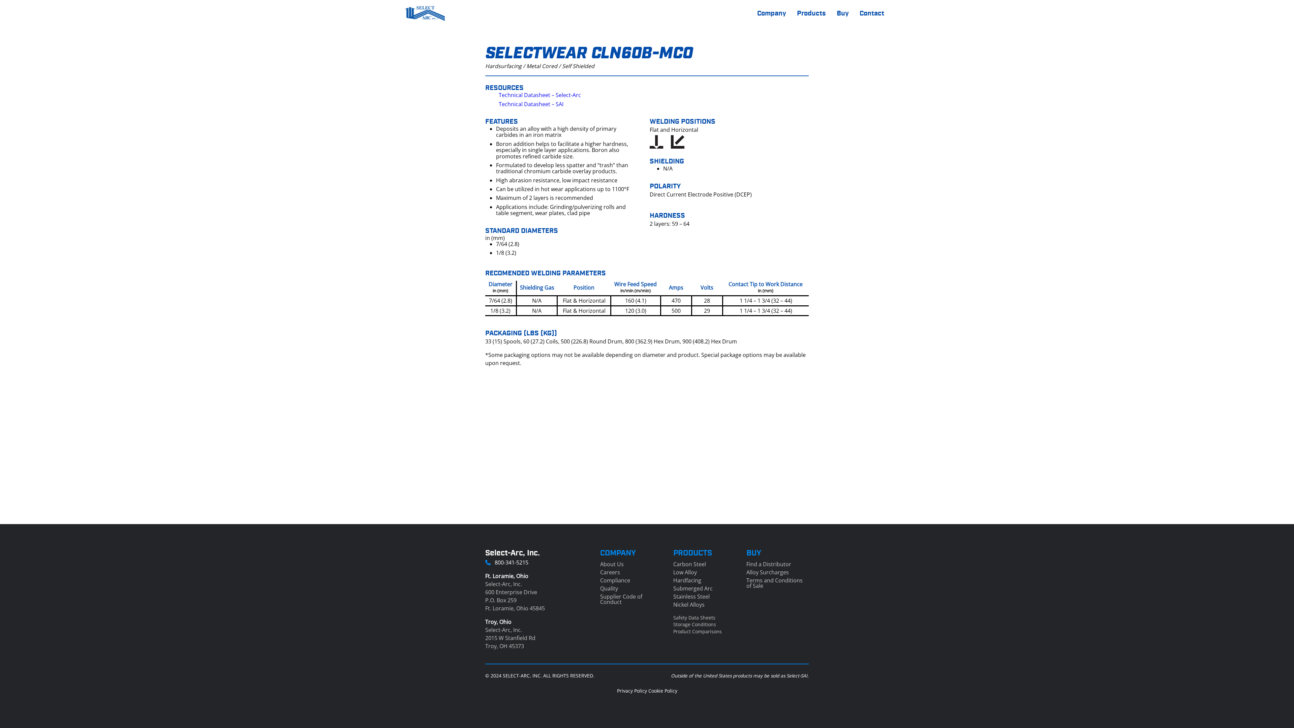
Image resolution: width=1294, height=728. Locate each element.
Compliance (615, 580)
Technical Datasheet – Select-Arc (540, 95)
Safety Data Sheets (694, 617)
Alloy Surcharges (767, 572)
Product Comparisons (697, 631)
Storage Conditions (694, 624)
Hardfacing (687, 580)
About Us (612, 564)
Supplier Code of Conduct (621, 599)
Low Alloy (685, 572)
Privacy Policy (632, 691)
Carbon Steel (689, 564)
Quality (609, 588)
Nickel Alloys (689, 604)
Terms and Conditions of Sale (774, 583)
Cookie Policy (662, 691)
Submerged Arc (693, 588)
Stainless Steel (691, 596)
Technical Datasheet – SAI (531, 104)
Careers (610, 572)
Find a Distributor (768, 564)
